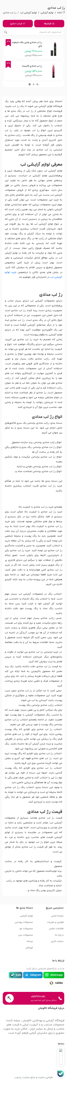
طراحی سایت (45, 1077)
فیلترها (47, 23)
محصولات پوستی (24, 922)
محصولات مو (26, 928)
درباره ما (59, 935)
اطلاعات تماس (56, 928)
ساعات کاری (57, 941)
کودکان (29, 947)
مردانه (30, 941)
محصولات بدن (25, 935)
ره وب (17, 1077)
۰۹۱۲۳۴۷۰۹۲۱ (38, 997)
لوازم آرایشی (47, 12)
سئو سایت (29, 1077)
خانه (59, 12)
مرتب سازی (16, 23)
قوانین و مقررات (55, 922)
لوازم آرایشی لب (28, 12)
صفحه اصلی (57, 915)
